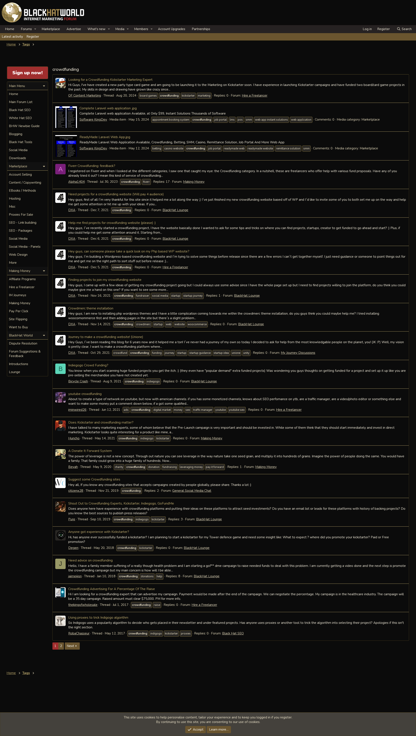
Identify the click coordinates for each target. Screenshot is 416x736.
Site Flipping (18, 319)
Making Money (194, 182)
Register (32, 36)
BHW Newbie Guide (24, 126)
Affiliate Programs (22, 279)
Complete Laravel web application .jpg (108, 108)
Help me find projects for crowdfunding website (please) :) (112, 222)
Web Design (18, 254)
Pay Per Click (18, 311)
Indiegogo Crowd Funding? (88, 365)
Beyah (73, 467)
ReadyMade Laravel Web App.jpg (105, 137)
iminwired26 (77, 410)
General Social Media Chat (191, 491)
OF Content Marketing (84, 95)
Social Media (18, 150)
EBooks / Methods (22, 190)
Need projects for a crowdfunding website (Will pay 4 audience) (116, 194)
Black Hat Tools (20, 142)
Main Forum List (20, 102)
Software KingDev (93, 119)
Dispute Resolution (23, 343)
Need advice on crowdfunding (90, 560)
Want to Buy (18, 327)
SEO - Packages (20, 230)
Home (9, 29)
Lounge (14, 372)
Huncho (74, 438)
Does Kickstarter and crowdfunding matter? (100, 422)
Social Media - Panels (25, 246)
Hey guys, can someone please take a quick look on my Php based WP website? (128, 251)
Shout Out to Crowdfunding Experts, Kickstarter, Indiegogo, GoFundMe (121, 503)
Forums (26, 29)
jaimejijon (75, 576)
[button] (35, 29)
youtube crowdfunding (85, 393)
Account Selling (20, 174)
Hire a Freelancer (254, 95)
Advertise (74, 29)
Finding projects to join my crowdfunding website (104, 279)
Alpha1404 (76, 182)
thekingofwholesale (83, 605)
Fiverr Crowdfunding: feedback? (91, 165)
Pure (71, 519)
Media (119, 29)
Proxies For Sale (21, 214)
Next (70, 646)
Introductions (18, 364)
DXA (71, 210)
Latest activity (12, 36)
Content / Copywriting (25, 182)
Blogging (15, 134)
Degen (73, 548)
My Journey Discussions (298, 353)
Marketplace (51, 29)
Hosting (15, 198)
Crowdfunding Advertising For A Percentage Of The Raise (111, 589)
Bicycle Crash (78, 381)
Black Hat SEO (233, 633)
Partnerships (201, 29)
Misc (12, 206)
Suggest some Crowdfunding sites (94, 479)
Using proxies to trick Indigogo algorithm (98, 617)
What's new (97, 29)
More (13, 262)
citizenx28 (75, 491)
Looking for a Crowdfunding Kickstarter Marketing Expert (110, 79)
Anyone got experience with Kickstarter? (98, 531)
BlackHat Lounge (175, 210)
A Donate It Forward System (90, 450)
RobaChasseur (78, 633)
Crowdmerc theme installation (90, 308)
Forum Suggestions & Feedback (25, 353)
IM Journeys (17, 295)
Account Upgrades (171, 29)
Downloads (17, 158)
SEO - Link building (22, 222)
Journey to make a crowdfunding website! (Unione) (105, 337)
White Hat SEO (20, 118)
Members (141, 29)
